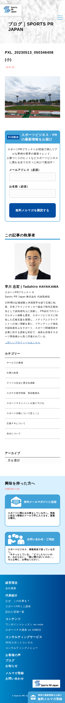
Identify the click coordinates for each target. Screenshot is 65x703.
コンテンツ (13, 618)
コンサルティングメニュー (21, 647)
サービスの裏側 (15, 362)
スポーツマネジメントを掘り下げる (25, 403)
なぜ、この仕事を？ (17, 600)
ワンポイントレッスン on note (24, 624)
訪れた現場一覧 (14, 611)
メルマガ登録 (14, 673)
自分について (14, 433)
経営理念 (11, 582)
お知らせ (11, 665)
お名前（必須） (19, 186)
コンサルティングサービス (23, 636)
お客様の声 (13, 655)
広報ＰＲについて (16, 423)
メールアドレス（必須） (25, 169)
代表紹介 (11, 595)
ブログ (10, 660)
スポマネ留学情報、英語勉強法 (23, 393)
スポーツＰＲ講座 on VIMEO (23, 629)
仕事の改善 (12, 373)
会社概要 (10, 588)
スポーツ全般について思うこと (23, 413)
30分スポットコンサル (19, 642)
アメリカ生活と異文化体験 (21, 383)
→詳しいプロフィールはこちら (22, 342)
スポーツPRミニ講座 (18, 606)
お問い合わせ (14, 678)
